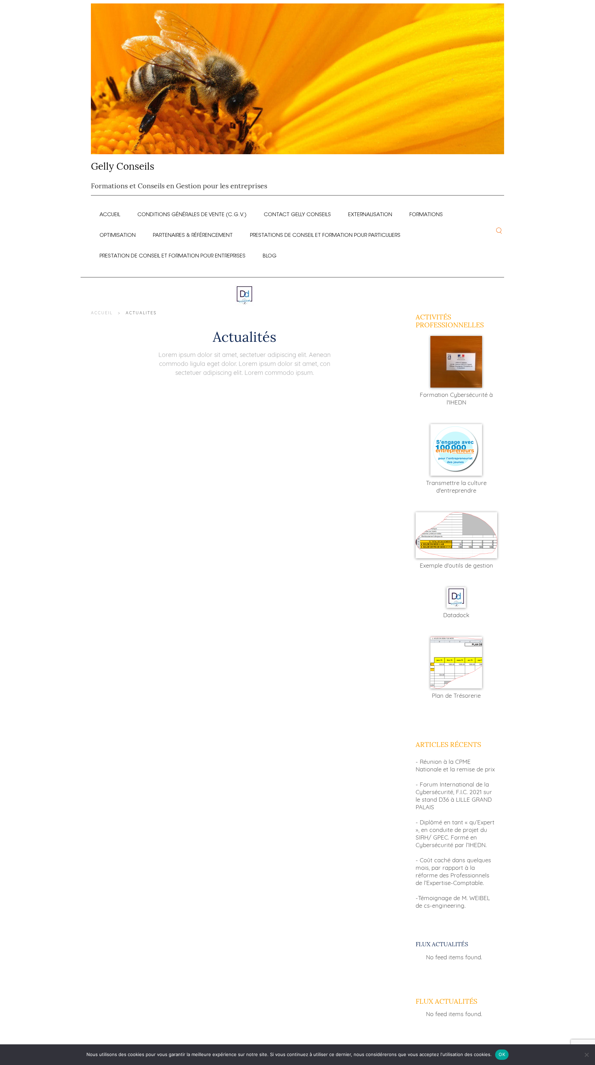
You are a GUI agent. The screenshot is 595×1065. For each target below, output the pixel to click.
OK (502, 1054)
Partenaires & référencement (193, 233)
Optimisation (118, 233)
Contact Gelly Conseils (297, 212)
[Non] (586, 1054)
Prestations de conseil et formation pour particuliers (325, 233)
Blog (269, 254)
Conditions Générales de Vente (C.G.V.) (192, 212)
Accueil (110, 212)
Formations (426, 212)
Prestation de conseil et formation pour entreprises (173, 254)
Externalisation (370, 212)
